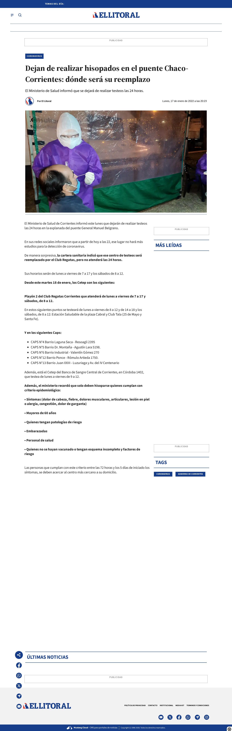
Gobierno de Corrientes (190, 474)
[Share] (19, 655)
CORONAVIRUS (34, 56)
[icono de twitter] (170, 717)
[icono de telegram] (197, 717)
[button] (19, 665)
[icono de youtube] (161, 717)
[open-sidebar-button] (12, 15)
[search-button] (20, 15)
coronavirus (163, 474)
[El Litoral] (116, 15)
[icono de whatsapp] (187, 717)
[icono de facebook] (178, 717)
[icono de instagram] (206, 717)
